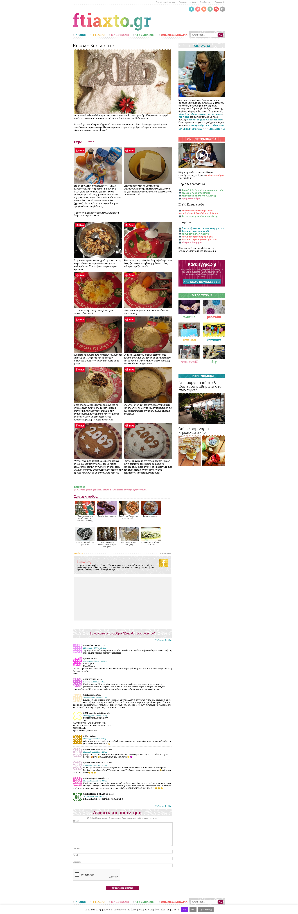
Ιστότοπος (78, 862)
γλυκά (89, 489)
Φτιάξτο (78, 553)
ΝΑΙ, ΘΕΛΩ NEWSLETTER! (201, 282)
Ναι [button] (184, 909)
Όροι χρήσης (206, 909)
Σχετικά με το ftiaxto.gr (165, 2)
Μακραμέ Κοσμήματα (193, 242)
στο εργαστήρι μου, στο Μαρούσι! (206, 125)
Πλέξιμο (189, 317)
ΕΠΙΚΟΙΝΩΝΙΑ (217, 129)
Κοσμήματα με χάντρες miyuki (197, 236)
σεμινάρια (183, 117)
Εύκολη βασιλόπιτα (93, 46)
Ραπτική (189, 339)
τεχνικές (202, 114)
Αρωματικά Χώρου (191, 198)
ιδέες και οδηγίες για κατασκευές (204, 119)
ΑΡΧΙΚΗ (80, 35)
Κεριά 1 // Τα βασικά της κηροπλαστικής (202, 190)
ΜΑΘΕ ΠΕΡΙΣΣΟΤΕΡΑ (190, 128)
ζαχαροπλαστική (101, 489)
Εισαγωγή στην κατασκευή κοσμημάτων (203, 228)
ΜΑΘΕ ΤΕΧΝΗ (120, 35)
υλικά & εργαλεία (187, 114)
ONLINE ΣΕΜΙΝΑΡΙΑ (174, 35)
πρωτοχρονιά (116, 489)
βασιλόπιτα (79, 489)
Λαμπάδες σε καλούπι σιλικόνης (199, 195)
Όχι (193, 909)
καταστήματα (215, 114)
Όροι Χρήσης (205, 2)
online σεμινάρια (215, 175)
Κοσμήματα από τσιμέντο (195, 234)
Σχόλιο (76, 820)
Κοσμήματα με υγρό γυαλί (195, 231)
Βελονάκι (214, 317)
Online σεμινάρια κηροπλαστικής (193, 430)
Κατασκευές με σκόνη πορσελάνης (200, 216)
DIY (214, 362)
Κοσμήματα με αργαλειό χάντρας (199, 239)
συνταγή (128, 489)
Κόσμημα (214, 339)
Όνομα (76, 848)
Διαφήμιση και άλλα (187, 2)
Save (81, 150)
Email (76, 855)
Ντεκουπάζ (189, 362)
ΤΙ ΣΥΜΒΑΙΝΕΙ (145, 35)
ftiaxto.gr (85, 561)
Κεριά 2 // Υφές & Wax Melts (196, 193)
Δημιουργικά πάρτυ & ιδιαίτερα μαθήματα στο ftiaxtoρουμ (199, 386)
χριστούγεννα (140, 489)
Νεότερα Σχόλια (163, 640)
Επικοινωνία (220, 2)
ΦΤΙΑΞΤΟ (99, 35)
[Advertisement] (122, 598)
